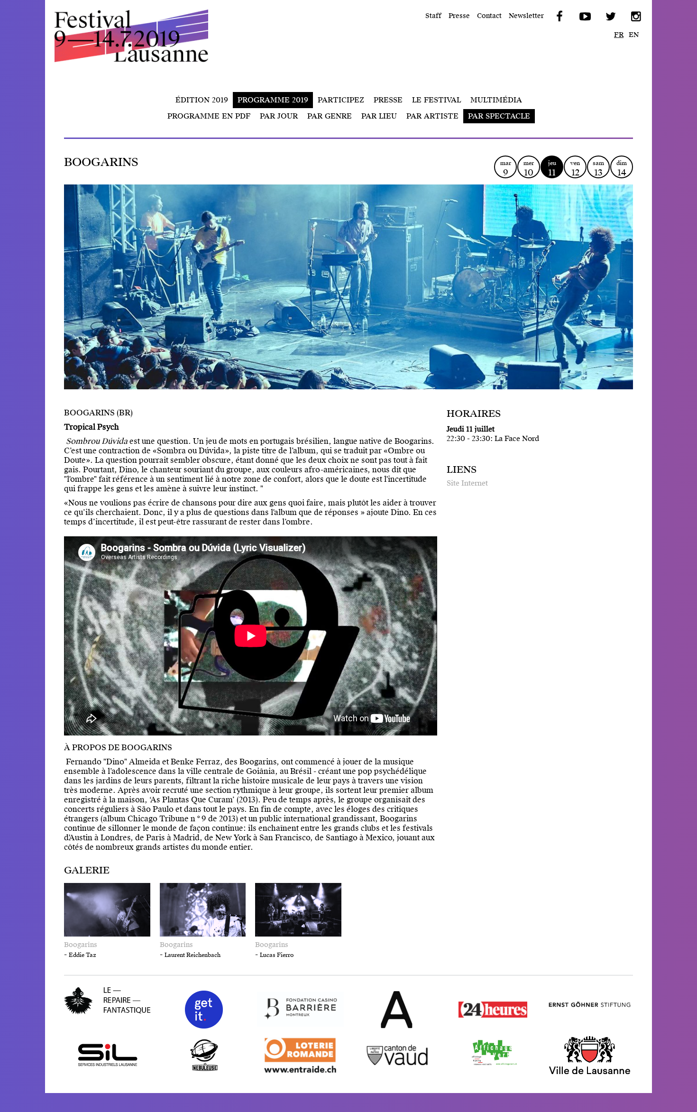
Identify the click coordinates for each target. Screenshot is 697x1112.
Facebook (558, 16)
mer (528, 168)
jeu (552, 168)
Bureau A (370, 1028)
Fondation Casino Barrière (289, 1028)
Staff (433, 15)
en (634, 34)
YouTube (584, 16)
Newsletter (526, 15)
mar (505, 168)
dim (621, 168)
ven (575, 168)
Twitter (610, 16)
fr (619, 34)
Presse (459, 15)
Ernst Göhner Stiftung (586, 1028)
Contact (489, 15)
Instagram (635, 16)
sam (598, 168)
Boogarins (80, 944)
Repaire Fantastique (100, 1020)
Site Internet (467, 483)
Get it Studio (182, 1028)
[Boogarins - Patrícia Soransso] (348, 303)
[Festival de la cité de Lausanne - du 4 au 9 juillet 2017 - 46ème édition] (140, 35)
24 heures (466, 1028)
